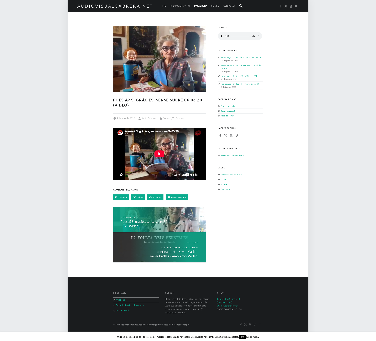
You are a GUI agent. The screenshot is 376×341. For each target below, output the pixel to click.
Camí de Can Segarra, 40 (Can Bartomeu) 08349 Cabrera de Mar (228, 302)
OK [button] (242, 337)
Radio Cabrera (148, 118)
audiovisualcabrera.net (115, 6)
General (167, 118)
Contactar (229, 6)
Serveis (215, 6)
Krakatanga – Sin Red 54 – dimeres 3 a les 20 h (240, 84)
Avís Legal (120, 300)
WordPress (162, 325)
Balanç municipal (228, 111)
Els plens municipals (229, 106)
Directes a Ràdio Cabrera (231, 175)
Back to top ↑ (183, 325)
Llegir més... (252, 337)
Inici (164, 6)
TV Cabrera (200, 6)
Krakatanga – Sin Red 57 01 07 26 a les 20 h (239, 76)
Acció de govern (228, 116)
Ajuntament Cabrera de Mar (233, 155)
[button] (159, 59)
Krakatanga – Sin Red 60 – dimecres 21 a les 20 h (241, 58)
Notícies (224, 184)
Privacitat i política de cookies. (130, 305)
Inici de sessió (122, 310)
